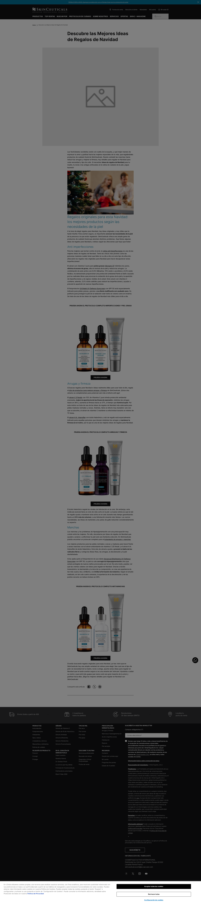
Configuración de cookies (153, 900)
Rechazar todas (153, 894)
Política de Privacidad (35, 894)
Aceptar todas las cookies (153, 886)
